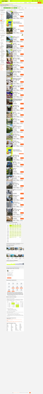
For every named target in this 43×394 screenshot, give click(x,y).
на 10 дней (20, 6)
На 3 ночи (21, 319)
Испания (11, 329)
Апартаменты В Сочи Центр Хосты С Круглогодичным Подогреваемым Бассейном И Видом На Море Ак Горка (18, 100)
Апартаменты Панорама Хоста (17, 71)
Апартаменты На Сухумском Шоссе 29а (17, 190)
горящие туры (2, 6)
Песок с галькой (2, 39)
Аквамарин (14, 28)
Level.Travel (2, 43)
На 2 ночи (19, 319)
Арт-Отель (14, 112)
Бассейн (1, 52)
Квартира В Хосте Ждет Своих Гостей (18, 85)
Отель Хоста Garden (15, 64)
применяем (18, 392)
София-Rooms (15, 168)
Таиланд (16, 324)
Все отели (2, 48)
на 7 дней (17, 6)
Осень (11, 319)
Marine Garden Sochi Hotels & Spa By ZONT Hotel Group (18, 12)
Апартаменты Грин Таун (16, 195)
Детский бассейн (2, 62)
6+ (2, 20)
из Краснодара (1, 68)
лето (12, 6)
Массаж (1, 59)
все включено (5, 6)
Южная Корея (21, 327)
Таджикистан (16, 329)
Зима (7, 319)
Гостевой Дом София (16, 141)
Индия (15, 326)
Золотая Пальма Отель (16, 155)
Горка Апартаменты (15, 202)
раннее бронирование (9, 6)
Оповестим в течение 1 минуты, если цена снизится (2, 11)
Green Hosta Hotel (15, 92)
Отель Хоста (14, 43)
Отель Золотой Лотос (16, 105)
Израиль (7, 329)
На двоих (15, 319)
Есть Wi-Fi (2, 49)
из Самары (1, 66)
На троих (17, 319)
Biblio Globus (2, 45)
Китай (11, 324)
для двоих (15, 6)
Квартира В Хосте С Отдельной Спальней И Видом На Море (17, 79)
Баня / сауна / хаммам (3, 54)
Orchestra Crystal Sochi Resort (17, 209)
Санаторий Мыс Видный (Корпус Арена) (17, 126)
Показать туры (22, 16)
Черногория (21, 326)
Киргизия (20, 328)
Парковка (2, 57)
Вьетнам (20, 324)
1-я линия (1, 22)
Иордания (16, 327)
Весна (8, 319)
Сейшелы (12, 326)
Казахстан (7, 326)
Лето (9, 319)
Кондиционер (2, 56)
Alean (1, 44)
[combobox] (8, 2)
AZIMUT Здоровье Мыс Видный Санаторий (17, 50)
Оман (11, 328)
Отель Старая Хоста (15, 134)
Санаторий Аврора (15, 183)
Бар (1, 58)
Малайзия (12, 327)
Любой (1, 20)
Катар (7, 328)
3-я (3, 22)
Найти (39, 2)
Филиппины (16, 328)
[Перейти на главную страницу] (5, 1)
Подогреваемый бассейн (3, 53)
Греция (20, 329)
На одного (13, 319)
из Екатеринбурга (1, 65)
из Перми (1, 69)
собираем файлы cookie (15, 392)
